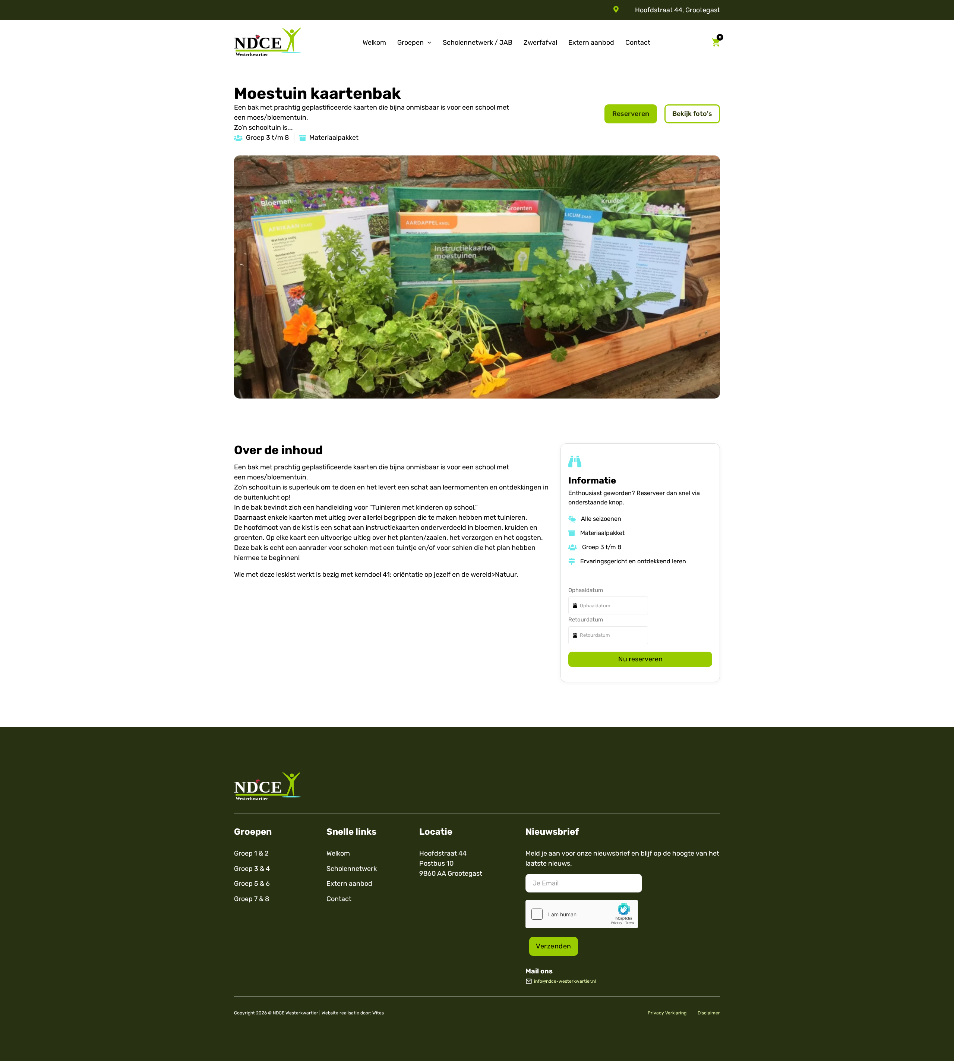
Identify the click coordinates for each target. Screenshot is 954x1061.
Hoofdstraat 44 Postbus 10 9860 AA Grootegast (450, 863)
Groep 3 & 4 (252, 869)
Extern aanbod (591, 42)
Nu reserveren (640, 659)
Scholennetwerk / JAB (477, 42)
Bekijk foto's (692, 114)
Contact (637, 42)
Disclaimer (709, 1013)
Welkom (374, 42)
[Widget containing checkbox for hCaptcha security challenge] (581, 914)
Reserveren (630, 114)
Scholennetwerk (351, 869)
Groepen (410, 42)
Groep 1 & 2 (251, 853)
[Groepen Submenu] (429, 42)
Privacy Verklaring (667, 1013)
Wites (378, 1013)
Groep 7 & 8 (251, 899)
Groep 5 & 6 (252, 883)
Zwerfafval (540, 42)
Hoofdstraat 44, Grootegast (677, 10)
